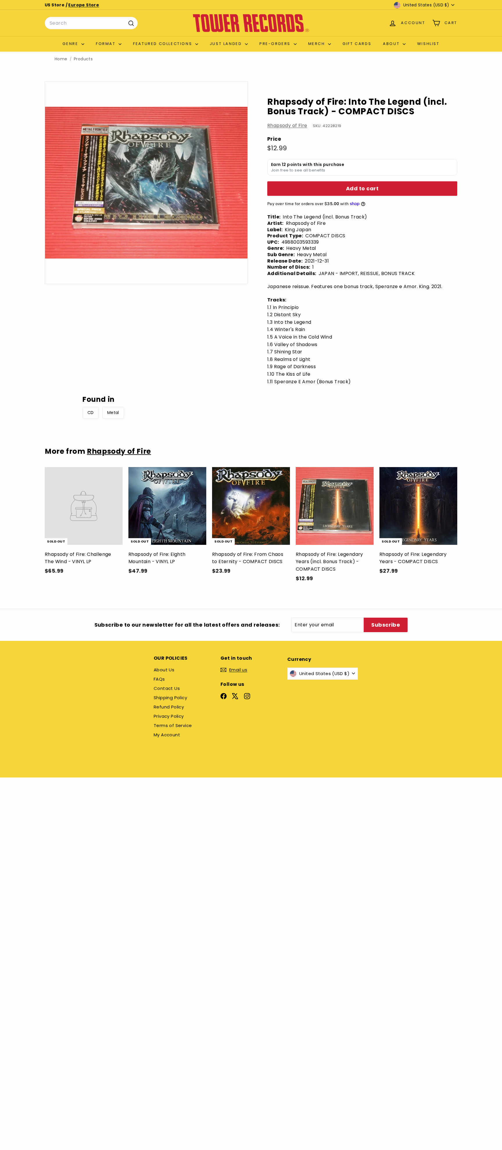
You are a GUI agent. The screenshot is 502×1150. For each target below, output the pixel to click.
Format (106, 43)
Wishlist (428, 43)
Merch (317, 43)
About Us (164, 670)
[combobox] (91, 23)
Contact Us (167, 688)
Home (61, 59)
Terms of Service (173, 725)
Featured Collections (163, 43)
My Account (167, 735)
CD (90, 412)
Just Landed (226, 43)
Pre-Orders (275, 43)
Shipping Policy (170, 698)
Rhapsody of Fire (287, 125)
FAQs (159, 679)
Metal (113, 412)
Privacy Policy (169, 716)
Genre (71, 43)
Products (83, 59)
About (392, 43)
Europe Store (83, 5)
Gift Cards (357, 43)
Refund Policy (169, 707)
